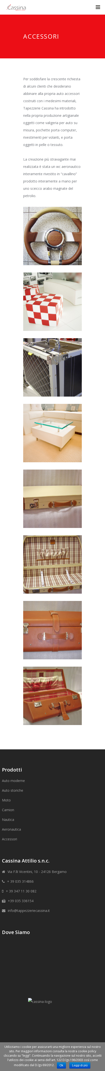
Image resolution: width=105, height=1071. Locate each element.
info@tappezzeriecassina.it (29, 910)
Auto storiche (12, 790)
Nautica (8, 819)
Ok (61, 1065)
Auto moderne (13, 780)
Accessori (9, 839)
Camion (8, 810)
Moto (6, 800)
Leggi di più (80, 1065)
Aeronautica (11, 829)
